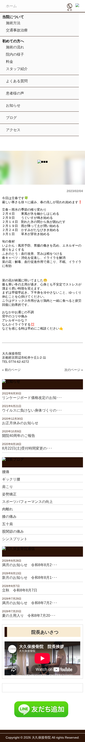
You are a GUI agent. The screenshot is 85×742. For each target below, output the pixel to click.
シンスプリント (14, 539)
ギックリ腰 (11, 479)
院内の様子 (15, 54)
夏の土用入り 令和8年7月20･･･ (29, 615)
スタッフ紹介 (17, 69)
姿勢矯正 (9, 494)
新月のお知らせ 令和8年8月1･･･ (29, 577)
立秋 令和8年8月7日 (19, 590)
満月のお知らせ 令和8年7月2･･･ (29, 603)
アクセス (13, 130)
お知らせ (13, 105)
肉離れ (7, 509)
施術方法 (13, 23)
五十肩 (7, 524)
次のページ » (73, 370)
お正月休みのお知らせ (20, 423)
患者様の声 (15, 93)
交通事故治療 (17, 30)
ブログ (11, 118)
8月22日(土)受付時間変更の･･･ (27, 448)
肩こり (7, 487)
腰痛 (5, 472)
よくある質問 (17, 81)
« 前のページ (11, 370)
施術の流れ (15, 47)
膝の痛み (9, 516)
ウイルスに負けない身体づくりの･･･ (32, 410)
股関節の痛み (13, 531)
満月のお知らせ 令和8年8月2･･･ (29, 565)
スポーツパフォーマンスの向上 (27, 502)
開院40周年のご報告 (18, 436)
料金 (9, 62)
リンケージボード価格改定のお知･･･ (32, 398)
